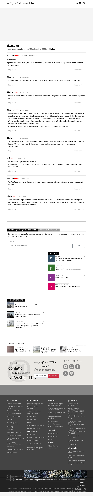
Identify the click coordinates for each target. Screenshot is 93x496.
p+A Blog (10, 427)
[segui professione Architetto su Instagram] (71, 366)
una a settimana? (46, 369)
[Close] (1, 495)
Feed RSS (51, 439)
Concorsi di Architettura (15, 411)
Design (9, 419)
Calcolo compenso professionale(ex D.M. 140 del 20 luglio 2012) (76, 423)
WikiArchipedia (53, 446)
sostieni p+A (52, 480)
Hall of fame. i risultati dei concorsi (15, 439)
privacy (75, 480)
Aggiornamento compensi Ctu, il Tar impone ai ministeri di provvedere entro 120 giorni (74, 352)
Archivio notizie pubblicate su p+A (13, 423)
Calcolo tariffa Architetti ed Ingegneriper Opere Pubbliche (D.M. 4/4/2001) (77, 431)
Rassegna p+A (12, 453)
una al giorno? (49, 364)
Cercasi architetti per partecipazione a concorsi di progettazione (68, 259)
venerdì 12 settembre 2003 (34, 49)
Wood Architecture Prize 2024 (76, 463)
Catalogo (10, 429)
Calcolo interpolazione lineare (75, 441)
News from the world (14, 432)
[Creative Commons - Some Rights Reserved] (46, 486)
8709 (37, 56)
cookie (82, 480)
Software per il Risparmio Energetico (35, 448)
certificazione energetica (35, 425)
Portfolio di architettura (55, 427)
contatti (82, 482)
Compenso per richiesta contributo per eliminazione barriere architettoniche (68, 269)
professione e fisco (33, 428)
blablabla (30, 422)
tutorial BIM (72, 445)
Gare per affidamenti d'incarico (55, 417)
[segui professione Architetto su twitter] (65, 373)
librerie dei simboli (33, 441)
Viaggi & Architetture (14, 417)
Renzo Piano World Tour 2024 (76, 456)
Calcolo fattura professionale (73, 404)
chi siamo (19, 480)
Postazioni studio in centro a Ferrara (67, 286)
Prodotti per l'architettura (15, 450)
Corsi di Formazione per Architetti (15, 407)
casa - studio (31, 417)
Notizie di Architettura (14, 414)
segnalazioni (40, 480)
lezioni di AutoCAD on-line (36, 438)
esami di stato (32, 419)
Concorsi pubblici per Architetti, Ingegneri (55, 404)
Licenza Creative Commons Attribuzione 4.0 (76, 489)
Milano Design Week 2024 (77, 460)
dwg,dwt (11, 59)
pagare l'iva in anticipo (63, 277)
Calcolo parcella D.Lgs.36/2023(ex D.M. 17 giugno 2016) (76, 409)
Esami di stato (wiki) (54, 449)
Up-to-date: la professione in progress (15, 443)
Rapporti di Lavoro (54, 424)
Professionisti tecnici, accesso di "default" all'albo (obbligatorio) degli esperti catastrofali (29, 326)
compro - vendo (33, 414)
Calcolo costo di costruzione (73, 436)
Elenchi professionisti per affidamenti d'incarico (56, 413)
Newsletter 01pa (53, 436)
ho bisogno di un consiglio (33, 407)
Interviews (10, 447)
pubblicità (29, 480)
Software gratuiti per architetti (34, 444)
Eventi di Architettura (14, 404)
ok (79, 246)
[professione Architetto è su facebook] (77, 366)
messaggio (11, 49)
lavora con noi (64, 480)
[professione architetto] (23, 3)
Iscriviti (53, 375)
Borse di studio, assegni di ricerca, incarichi (56, 409)
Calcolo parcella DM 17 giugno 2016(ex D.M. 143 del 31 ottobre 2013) (76, 416)
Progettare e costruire (14, 435)
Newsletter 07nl (53, 433)
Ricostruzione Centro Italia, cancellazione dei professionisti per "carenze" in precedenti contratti (23, 352)
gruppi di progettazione (35, 404)
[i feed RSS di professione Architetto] (65, 366)
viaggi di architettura (34, 411)
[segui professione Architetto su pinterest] (71, 373)
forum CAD (31, 435)
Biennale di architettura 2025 (76, 452)
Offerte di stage (53, 421)
